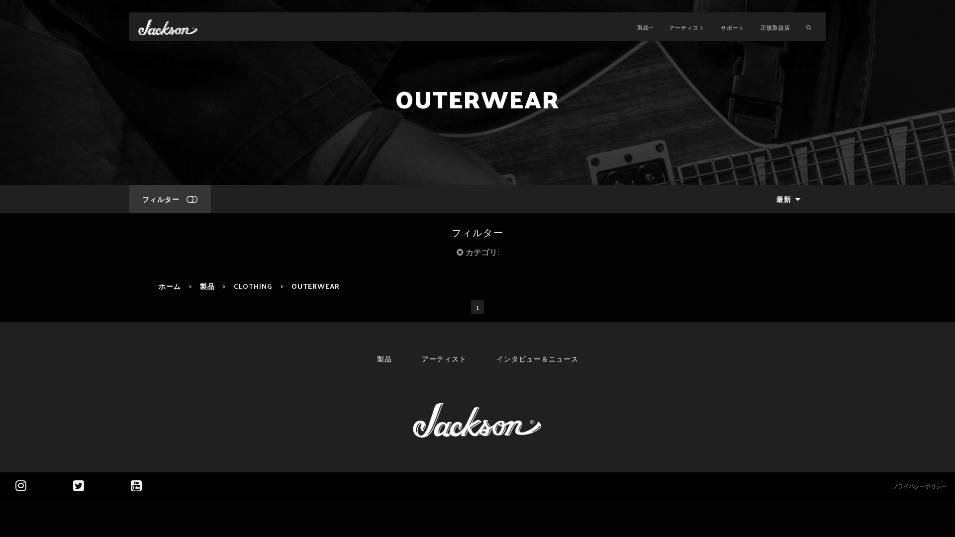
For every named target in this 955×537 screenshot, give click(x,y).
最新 (783, 198)
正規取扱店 (775, 27)
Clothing (253, 285)
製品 (643, 27)
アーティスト (687, 27)
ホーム (170, 285)
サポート (733, 27)
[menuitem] (785, 199)
